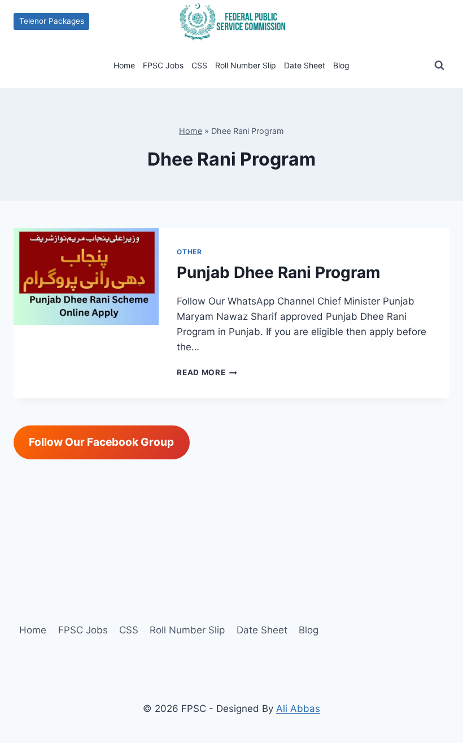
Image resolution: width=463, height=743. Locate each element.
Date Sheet (304, 65)
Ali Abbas (298, 708)
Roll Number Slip (245, 65)
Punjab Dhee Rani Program (279, 272)
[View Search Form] (439, 65)
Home (124, 65)
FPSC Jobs (163, 65)
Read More (207, 372)
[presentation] (86, 276)
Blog (341, 65)
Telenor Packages (51, 20)
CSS (199, 65)
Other (189, 251)
